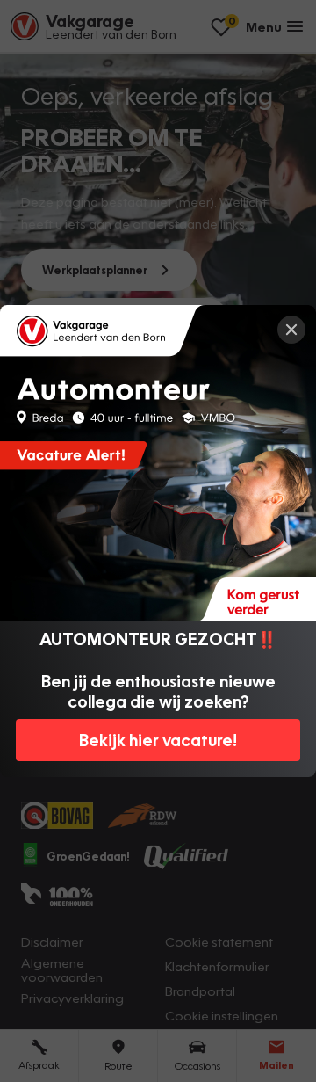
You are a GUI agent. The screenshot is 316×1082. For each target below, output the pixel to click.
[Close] (291, 330)
